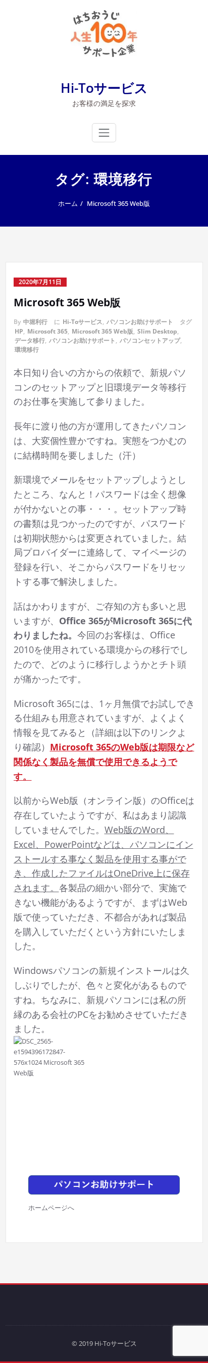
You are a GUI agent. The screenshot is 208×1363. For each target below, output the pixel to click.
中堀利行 (35, 321)
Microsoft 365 (47, 331)
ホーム (68, 203)
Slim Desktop (157, 331)
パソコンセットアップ (150, 340)
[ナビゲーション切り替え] (104, 132)
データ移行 (30, 340)
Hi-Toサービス (104, 88)
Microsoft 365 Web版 (118, 203)
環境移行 (27, 349)
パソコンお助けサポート (140, 321)
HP (19, 331)
